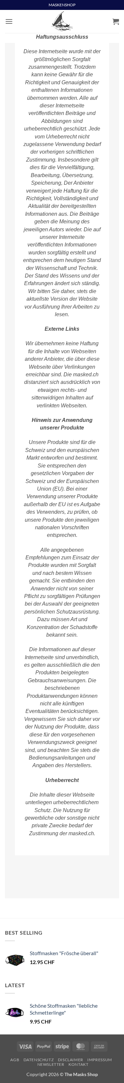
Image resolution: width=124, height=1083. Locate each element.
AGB (14, 1059)
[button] (9, 21)
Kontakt (78, 1064)
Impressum (99, 1059)
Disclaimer (70, 1059)
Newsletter (50, 1064)
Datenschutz (38, 1059)
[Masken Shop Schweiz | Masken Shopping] (62, 21)
